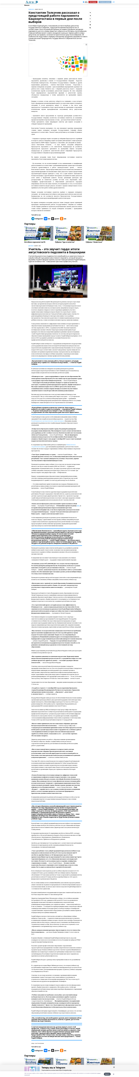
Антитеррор (93, 2)
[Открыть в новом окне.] (37, 218)
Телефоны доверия (105, 2)
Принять (107, 1074)
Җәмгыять (31, 9)
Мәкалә (26, 5)
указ (78, 506)
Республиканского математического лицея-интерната (47, 421)
